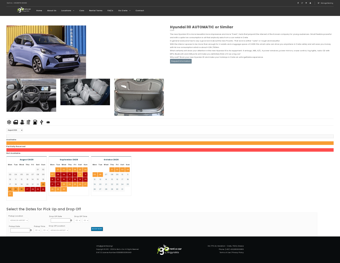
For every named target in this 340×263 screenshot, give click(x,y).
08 (58, 174)
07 (52, 174)
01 (58, 169)
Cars (81, 10)
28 (52, 189)
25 (75, 184)
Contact (140, 10)
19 (80, 179)
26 (80, 184)
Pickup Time (39, 226)
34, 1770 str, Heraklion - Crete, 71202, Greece (226, 246)
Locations (66, 10)
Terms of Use (225, 252)
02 (64, 169)
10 (70, 174)
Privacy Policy (238, 252)
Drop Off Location (57, 226)
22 (58, 184)
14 (52, 179)
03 (70, 169)
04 (75, 169)
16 (64, 179)
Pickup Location (15, 216)
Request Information (180, 61)
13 (85, 174)
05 (80, 169)
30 (43, 189)
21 (52, 184)
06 (85, 169)
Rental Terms (95, 10)
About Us (51, 10)
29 (38, 189)
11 (75, 174)
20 (85, 179)
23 (64, 184)
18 (75, 179)
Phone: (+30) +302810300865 (231, 249)
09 (64, 174)
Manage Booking (326, 3)
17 (70, 179)
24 (70, 184)
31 (10, 194)
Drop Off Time (80, 216)
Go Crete (123, 10)
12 (80, 174)
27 (85, 184)
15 (58, 179)
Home (39, 10)
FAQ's (110, 10)
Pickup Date (14, 226)
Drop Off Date (55, 216)
